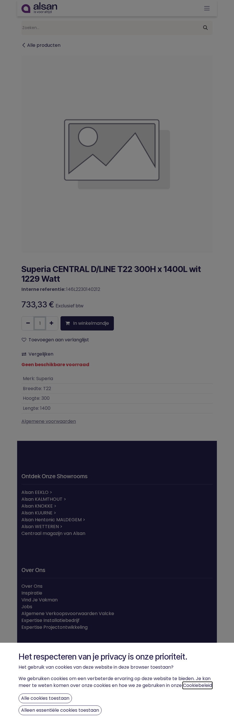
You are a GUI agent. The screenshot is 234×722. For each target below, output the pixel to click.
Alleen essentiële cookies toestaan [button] (60, 710)
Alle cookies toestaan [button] (45, 698)
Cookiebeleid (197, 685)
